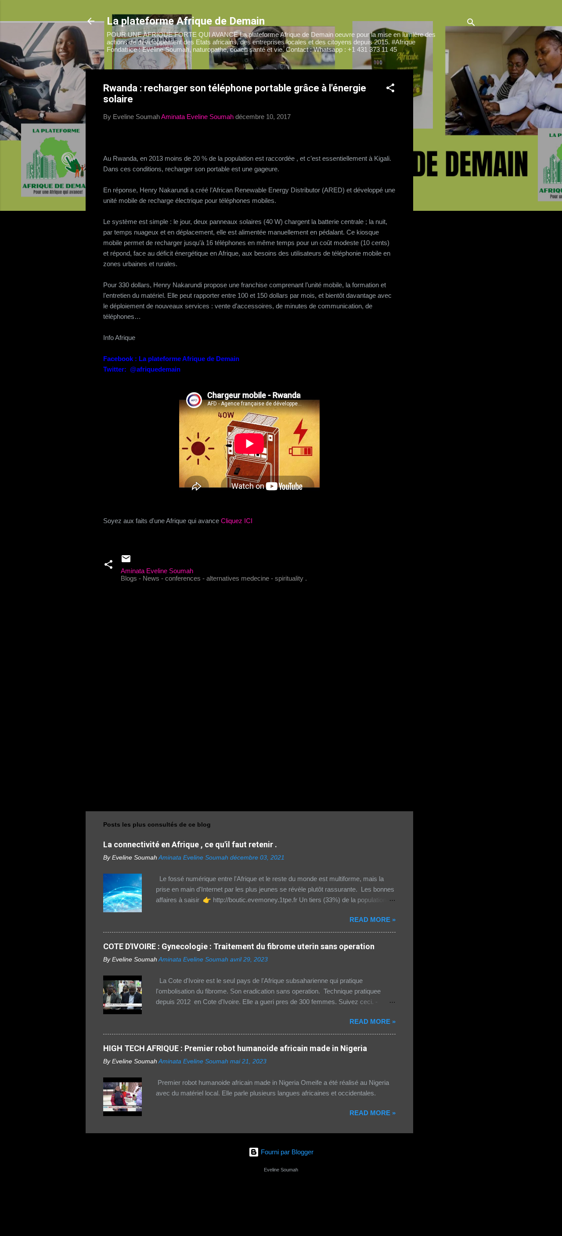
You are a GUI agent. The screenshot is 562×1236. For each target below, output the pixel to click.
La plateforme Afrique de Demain (186, 21)
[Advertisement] (448, 201)
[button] (390, 89)
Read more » (372, 919)
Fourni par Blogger (286, 1152)
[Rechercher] (471, 24)
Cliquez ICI (236, 520)
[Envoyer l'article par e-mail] (126, 561)
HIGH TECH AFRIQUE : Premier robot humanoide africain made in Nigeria (235, 1048)
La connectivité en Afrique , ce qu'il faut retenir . (190, 844)
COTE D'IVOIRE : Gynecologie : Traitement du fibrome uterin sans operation (239, 946)
